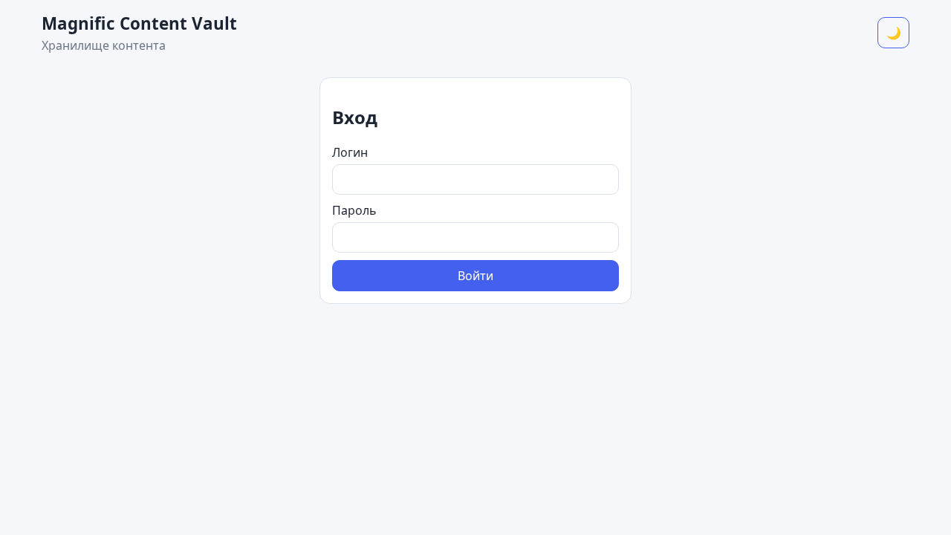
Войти (475, 276)
